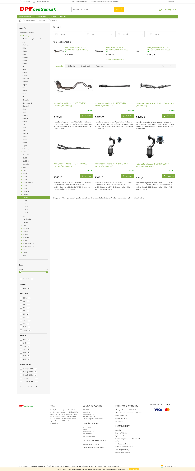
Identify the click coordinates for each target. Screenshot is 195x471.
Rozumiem (133, 469)
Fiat (24, 66)
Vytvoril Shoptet (170, 466)
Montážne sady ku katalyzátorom (34, 39)
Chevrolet (26, 78)
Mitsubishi (26, 106)
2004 (26, 340)
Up (24, 249)
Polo (24, 225)
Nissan (25, 109)
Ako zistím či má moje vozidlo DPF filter (128, 413)
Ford (24, 69)
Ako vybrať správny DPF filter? (125, 410)
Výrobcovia (119, 422)
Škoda (25, 143)
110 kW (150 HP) (29, 378)
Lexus (24, 94)
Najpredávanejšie (85, 66)
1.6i (25, 204)
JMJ (26, 288)
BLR (25, 317)
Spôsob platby (120, 436)
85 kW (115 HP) (29, 372)
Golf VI (25, 188)
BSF (25, 301)
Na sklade (27, 279)
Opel (24, 112)
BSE (25, 304)
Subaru (25, 136)
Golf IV (25, 179)
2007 (26, 349)
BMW (24, 48)
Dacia (24, 54)
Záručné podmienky (122, 450)
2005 (26, 343)
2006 (26, 346)
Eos (24, 167)
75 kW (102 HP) (29, 369)
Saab (24, 124)
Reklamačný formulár (122, 453)
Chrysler (25, 82)
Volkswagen (27, 149)
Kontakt (118, 430)
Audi (24, 42)
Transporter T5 (28, 246)
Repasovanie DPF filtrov (91, 445)
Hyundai (25, 75)
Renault (25, 121)
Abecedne (99, 66)
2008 (26, 352)
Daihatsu (25, 60)
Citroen (25, 51)
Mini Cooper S (27, 103)
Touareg (26, 237)
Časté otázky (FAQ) (121, 416)
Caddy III (26, 161)
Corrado (26, 164)
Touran (25, 240)
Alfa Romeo (26, 45)
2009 (26, 356)
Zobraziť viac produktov (113, 59)
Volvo (24, 256)
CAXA (26, 320)
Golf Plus (26, 191)
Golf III (25, 176)
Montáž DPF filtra (121, 419)
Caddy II (25, 158)
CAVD (26, 327)
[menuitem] (26, 16)
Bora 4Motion (27, 155)
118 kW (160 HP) (29, 381)
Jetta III (25, 198)
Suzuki (25, 140)
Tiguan (25, 234)
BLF (25, 324)
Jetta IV (25, 213)
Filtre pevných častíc (27, 33)
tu (127, 469)
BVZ (25, 307)
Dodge (25, 63)
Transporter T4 (28, 243)
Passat (25, 222)
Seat (24, 127)
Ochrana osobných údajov (124, 447)
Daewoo (25, 57)
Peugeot (25, 115)
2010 (26, 359)
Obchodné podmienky (79, 2)
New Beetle (27, 219)
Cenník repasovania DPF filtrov (93, 448)
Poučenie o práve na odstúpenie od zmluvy (127, 440)
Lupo (24, 216)
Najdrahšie (71, 66)
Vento (25, 253)
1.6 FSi (26, 207)
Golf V (25, 185)
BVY (25, 311)
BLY (25, 314)
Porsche (25, 118)
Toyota (25, 146)
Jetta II (25, 195)
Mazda (25, 97)
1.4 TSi (26, 201)
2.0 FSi (26, 210)
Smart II (25, 134)
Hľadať (119, 9)
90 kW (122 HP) (29, 375)
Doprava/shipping (121, 433)
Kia (24, 88)
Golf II (25, 173)
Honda (25, 72)
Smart (25, 130)
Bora (24, 152)
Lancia (25, 91)
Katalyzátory (24, 36)
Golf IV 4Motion (28, 182)
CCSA (26, 298)
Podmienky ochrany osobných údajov (105, 2)
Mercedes (26, 100)
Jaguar (25, 85)
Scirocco (26, 228)
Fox (24, 170)
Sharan (25, 231)
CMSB (26, 330)
